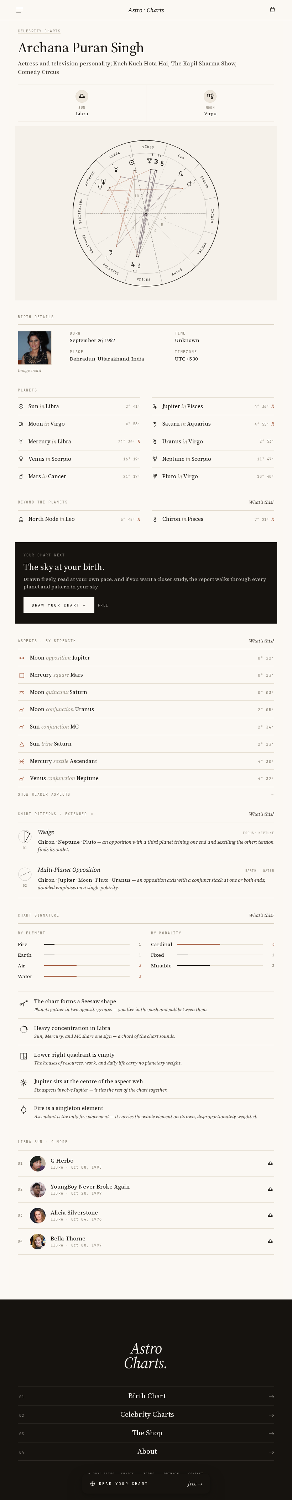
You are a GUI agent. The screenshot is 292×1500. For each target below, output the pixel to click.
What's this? (261, 502)
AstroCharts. (146, 1356)
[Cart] (272, 10)
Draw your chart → (59, 605)
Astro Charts (146, 10)
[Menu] (19, 10)
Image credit (29, 370)
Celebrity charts (39, 31)
